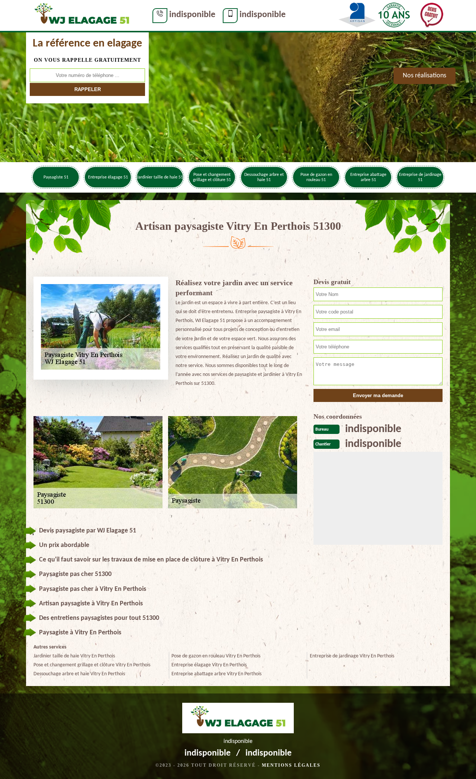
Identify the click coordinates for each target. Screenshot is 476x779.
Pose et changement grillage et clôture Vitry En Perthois (91, 665)
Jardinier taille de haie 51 (160, 177)
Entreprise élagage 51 (108, 177)
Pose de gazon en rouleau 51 (316, 177)
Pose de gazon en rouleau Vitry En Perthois (215, 656)
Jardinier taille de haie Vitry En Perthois (74, 656)
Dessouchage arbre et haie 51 (264, 177)
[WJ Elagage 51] (82, 15)
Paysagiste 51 (56, 177)
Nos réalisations (424, 75)
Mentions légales (291, 765)
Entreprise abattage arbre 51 (368, 177)
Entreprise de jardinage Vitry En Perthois (352, 656)
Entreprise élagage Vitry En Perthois (209, 665)
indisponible (192, 14)
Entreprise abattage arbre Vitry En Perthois (216, 674)
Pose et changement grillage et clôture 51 (212, 177)
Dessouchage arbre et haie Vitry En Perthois (79, 674)
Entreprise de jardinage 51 (420, 177)
